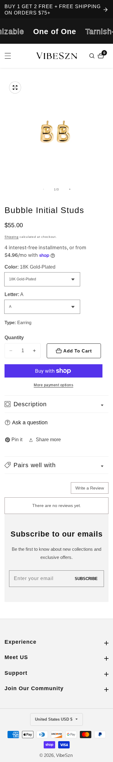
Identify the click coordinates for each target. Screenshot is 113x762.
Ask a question (30, 422)
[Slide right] (70, 189)
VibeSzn (64, 755)
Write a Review (89, 488)
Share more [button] (48, 439)
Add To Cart (77, 350)
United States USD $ (54, 719)
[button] (56, 465)
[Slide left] (43, 189)
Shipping (12, 236)
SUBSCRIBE (86, 578)
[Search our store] (92, 56)
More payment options (53, 385)
